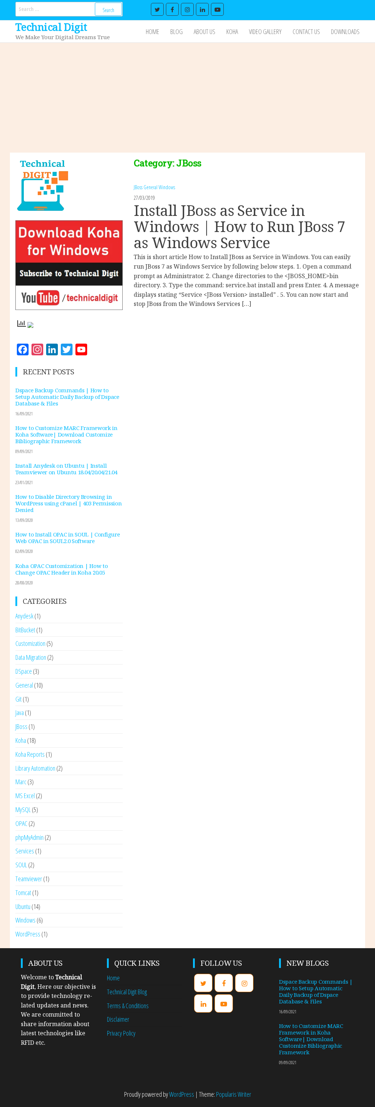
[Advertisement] (187, 97)
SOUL (21, 864)
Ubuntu (22, 906)
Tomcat (23, 892)
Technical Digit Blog (127, 991)
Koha (232, 31)
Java (19, 712)
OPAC (21, 823)
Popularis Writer (233, 1094)
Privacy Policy (121, 1033)
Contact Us (306, 31)
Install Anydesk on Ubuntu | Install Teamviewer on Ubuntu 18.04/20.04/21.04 (66, 469)
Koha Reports (30, 754)
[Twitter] (157, 9)
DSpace (23, 671)
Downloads (345, 31)
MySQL (23, 809)
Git (18, 699)
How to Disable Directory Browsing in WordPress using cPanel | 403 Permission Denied (68, 503)
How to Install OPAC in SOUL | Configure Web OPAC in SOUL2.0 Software (67, 538)
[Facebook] (172, 9)
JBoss (138, 187)
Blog (176, 31)
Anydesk (24, 616)
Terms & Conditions (128, 1005)
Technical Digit (51, 27)
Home (152, 31)
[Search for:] (69, 9)
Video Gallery (265, 31)
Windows (167, 187)
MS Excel (25, 795)
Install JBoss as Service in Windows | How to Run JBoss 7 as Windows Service (239, 226)
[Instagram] (187, 9)
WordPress (27, 934)
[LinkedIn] (202, 9)
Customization (30, 643)
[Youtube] (217, 9)
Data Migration (30, 657)
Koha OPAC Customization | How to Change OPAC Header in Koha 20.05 (61, 569)
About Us (204, 31)
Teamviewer (28, 878)
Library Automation (35, 768)
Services (24, 850)
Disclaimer (118, 1019)
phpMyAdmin (29, 837)
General (150, 187)
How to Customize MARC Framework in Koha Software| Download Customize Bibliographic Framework (66, 434)
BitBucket (25, 629)
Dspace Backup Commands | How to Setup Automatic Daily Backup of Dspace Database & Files (67, 396)
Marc (20, 781)
